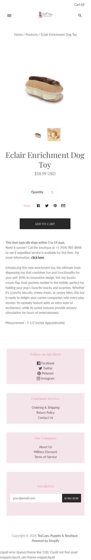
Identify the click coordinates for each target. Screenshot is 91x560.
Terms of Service (45, 457)
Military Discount (45, 452)
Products (32, 34)
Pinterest (47, 373)
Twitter (47, 368)
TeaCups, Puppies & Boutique (58, 536)
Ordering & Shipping (45, 407)
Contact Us (45, 418)
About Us (45, 447)
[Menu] (9, 15)
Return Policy (45, 412)
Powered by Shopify (45, 541)
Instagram (47, 378)
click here (37, 257)
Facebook (47, 363)
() (79, 4)
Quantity (37, 192)
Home (18, 34)
